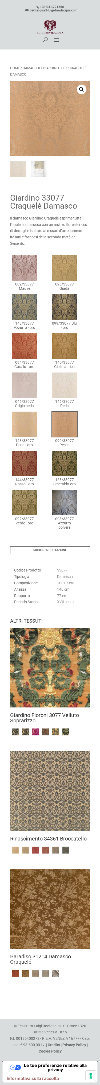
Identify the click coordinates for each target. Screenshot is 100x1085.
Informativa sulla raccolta (33, 1078)
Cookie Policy (50, 1051)
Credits (54, 1045)
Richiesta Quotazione (50, 550)
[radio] (24, 273)
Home (15, 68)
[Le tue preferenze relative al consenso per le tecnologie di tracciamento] (91, 1076)
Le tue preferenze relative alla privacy (55, 1067)
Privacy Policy (74, 1045)
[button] (81, 89)
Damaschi (31, 68)
